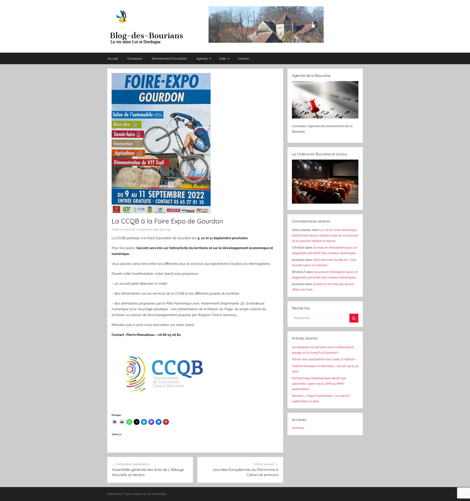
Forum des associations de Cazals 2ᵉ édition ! (324, 359)
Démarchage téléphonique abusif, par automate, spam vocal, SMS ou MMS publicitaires (319, 383)
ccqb (167, 229)
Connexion (134, 58)
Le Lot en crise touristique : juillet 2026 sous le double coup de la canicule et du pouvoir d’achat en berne (325, 235)
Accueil (113, 58)
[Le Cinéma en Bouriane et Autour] (325, 202)
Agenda (201, 58)
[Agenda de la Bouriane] (325, 117)
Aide (222, 58)
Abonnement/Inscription (169, 58)
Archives (298, 428)
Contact (243, 58)
